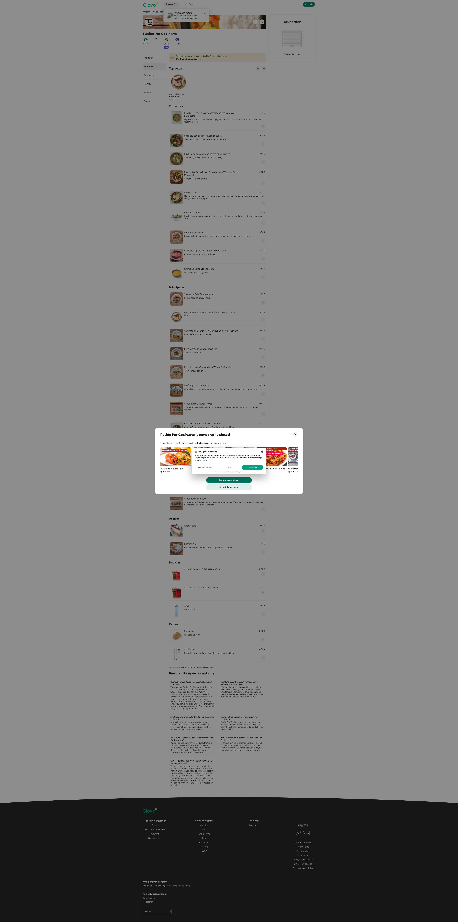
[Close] (295, 434)
